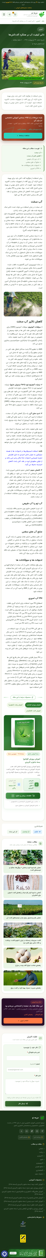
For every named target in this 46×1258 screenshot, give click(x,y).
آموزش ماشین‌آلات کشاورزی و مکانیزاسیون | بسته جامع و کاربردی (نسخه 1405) (22, 1192)
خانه (43, 21)
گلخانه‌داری (39, 1170)
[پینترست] (32, 1131)
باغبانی (41, 1148)
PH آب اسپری (34, 168)
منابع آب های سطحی (32, 162)
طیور (41, 1159)
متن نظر (37, 1076)
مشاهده (12, 1253)
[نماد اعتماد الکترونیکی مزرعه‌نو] (23, 1226)
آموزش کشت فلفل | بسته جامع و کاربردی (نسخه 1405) (25, 1205)
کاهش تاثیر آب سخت (34, 156)
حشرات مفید (39, 1174)
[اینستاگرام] (37, 1131)
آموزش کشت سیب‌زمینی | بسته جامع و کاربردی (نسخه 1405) (23, 1201)
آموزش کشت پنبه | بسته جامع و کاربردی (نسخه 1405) (26, 1184)
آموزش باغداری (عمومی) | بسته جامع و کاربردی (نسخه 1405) (23, 1198)
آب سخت (37, 152)
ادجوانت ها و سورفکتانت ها (30, 165)
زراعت (41, 1152)
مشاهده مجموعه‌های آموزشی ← (23, 8)
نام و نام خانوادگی (33, 1052)
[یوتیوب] (27, 1131)
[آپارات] (21, 1131)
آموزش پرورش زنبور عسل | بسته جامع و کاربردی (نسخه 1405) (23, 1188)
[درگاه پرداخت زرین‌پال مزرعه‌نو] (23, 1238)
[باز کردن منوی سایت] (4, 14)
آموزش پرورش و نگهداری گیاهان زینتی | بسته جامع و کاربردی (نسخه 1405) (23, 1209)
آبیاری (38, 21)
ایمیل (35, 1064)
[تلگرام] (42, 1131)
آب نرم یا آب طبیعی (33, 159)
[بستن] (43, 1250)
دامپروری (40, 1156)
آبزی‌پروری (39, 1163)
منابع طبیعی (39, 1166)
